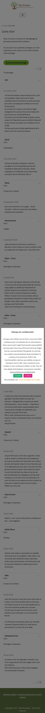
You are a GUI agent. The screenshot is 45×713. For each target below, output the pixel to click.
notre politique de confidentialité (22, 372)
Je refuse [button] (28, 376)
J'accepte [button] (18, 376)
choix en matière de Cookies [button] (29, 380)
